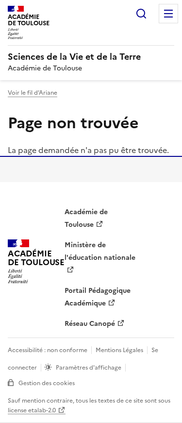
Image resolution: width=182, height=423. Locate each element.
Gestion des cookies (46, 383)
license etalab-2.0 (32, 410)
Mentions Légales (119, 350)
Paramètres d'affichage (88, 367)
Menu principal (168, 13)
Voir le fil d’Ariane (32, 92)
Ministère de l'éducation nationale (100, 251)
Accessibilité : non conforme (47, 350)
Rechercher (141, 13)
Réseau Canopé (90, 324)
